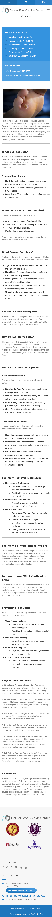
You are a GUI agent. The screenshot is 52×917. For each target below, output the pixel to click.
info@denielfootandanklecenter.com (25, 75)
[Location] (8, 2)
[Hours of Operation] (26, 2)
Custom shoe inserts (24, 451)
